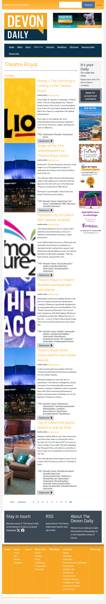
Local (16, 552)
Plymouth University (68, 486)
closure (46, 203)
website (46, 266)
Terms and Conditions (27, 597)
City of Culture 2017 (64, 263)
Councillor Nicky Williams (59, 334)
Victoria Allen (48, 341)
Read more (44, 141)
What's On (38, 47)
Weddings (62, 47)
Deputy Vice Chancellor (51, 486)
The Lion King (67, 134)
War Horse (71, 203)
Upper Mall (47, 483)
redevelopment (55, 203)
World (17, 559)
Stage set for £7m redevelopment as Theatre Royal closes (53, 150)
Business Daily (88, 47)
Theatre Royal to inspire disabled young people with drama (55, 285)
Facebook (11, 530)
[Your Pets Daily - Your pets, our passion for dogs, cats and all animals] (77, 20)
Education (68, 559)
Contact (5, 597)
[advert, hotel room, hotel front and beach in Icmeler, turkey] (90, 124)
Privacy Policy (14, 597)
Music (38, 559)
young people (69, 331)
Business (18, 562)
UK (15, 556)
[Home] (28, 26)
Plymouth (57, 134)
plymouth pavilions (61, 268)
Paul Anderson (64, 413)
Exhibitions (40, 562)
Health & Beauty (71, 579)
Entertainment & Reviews (75, 562)
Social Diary (68, 589)
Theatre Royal (48, 134)
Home (11, 47)
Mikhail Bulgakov (49, 408)
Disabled (60, 331)
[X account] (18, 530)
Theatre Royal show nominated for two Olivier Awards (56, 355)
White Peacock (59, 336)
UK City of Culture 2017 (51, 476)
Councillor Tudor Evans (51, 206)
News (19, 47)
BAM (64, 203)
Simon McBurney (49, 411)
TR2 (69, 201)
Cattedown (68, 339)
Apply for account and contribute (90, 95)
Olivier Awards (48, 406)
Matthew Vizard (53, 95)
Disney (45, 137)
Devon (53, 201)
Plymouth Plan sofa (50, 478)
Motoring (74, 47)
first (12, 502)
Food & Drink (69, 575)
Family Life (68, 566)
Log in (99, 4)
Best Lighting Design (50, 413)
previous (22, 502)
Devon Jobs (14, 54)
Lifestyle (50, 47)
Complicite (60, 408)
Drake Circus (66, 476)
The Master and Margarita (64, 406)
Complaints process (43, 597)
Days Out (39, 569)
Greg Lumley (47, 488)
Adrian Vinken (48, 268)
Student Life (68, 569)
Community (40, 566)
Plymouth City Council (51, 339)
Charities (67, 556)
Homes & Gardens (71, 585)
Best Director (62, 411)
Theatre (38, 556)
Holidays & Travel (71, 582)
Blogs (66, 552)
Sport (28, 47)
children (46, 334)
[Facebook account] (22, 530)
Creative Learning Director (64, 341)
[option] (77, 20)
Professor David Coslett (61, 483)
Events (38, 552)
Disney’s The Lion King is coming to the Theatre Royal (56, 86)
